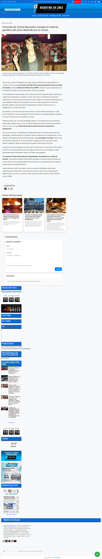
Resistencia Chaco (45, 19)
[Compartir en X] (8, 189)
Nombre (8, 246)
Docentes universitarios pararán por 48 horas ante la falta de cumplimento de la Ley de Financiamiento (33, 217)
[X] (85, 1)
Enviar (58, 269)
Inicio (34, 16)
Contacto (66, 16)
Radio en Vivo (43, 16)
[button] (73, 1)
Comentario (9, 252)
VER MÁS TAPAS (11, 514)
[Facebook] (89, 1)
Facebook (11, 422)
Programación (55, 16)
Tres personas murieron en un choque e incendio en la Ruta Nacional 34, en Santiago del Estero (11, 217)
